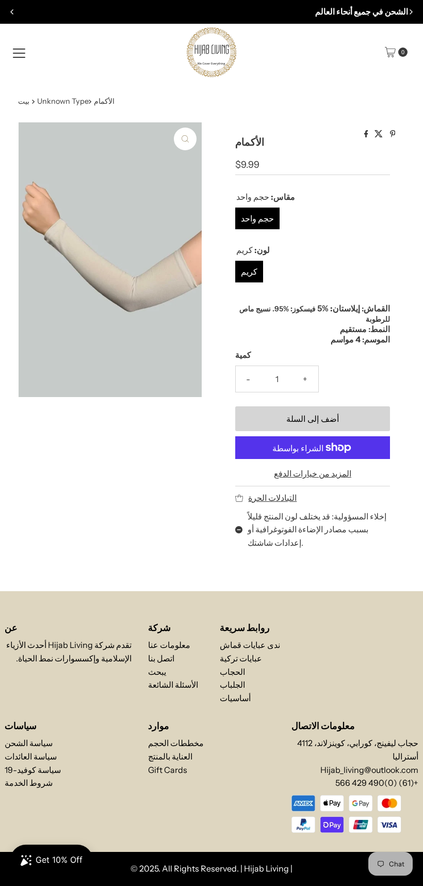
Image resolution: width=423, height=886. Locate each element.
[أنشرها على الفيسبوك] (367, 134)
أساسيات (235, 698)
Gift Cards (167, 770)
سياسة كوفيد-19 (33, 770)
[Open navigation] (19, 52)
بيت (23, 101)
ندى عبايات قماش (250, 645)
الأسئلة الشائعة (173, 684)
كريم (249, 271)
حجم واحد (257, 218)
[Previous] (12, 11)
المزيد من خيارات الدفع (312, 473)
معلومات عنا (169, 645)
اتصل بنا (161, 658)
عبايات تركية (241, 658)
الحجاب (232, 672)
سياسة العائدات (31, 756)
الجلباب (232, 684)
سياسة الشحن (29, 743)
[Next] (410, 11)
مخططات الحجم (176, 743)
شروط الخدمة (29, 783)
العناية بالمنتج (170, 756)
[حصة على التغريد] (379, 134)
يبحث (157, 672)
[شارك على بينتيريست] (393, 134)
